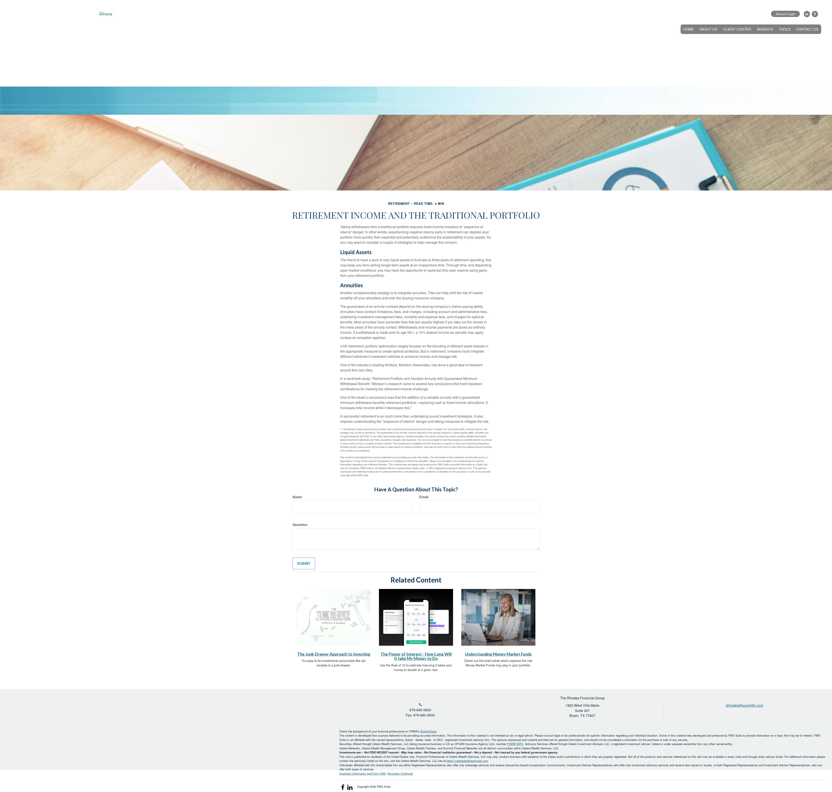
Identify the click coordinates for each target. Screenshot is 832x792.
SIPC (520, 744)
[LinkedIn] (806, 14)
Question (299, 524)
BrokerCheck (428, 731)
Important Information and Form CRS (362, 773)
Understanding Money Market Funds (498, 654)
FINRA (511, 744)
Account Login (785, 14)
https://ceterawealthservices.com (467, 761)
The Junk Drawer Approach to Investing (333, 654)
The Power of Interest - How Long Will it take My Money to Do (416, 656)
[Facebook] (814, 14)
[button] (708, 29)
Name (297, 497)
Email (423, 497)
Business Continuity (400, 773)
